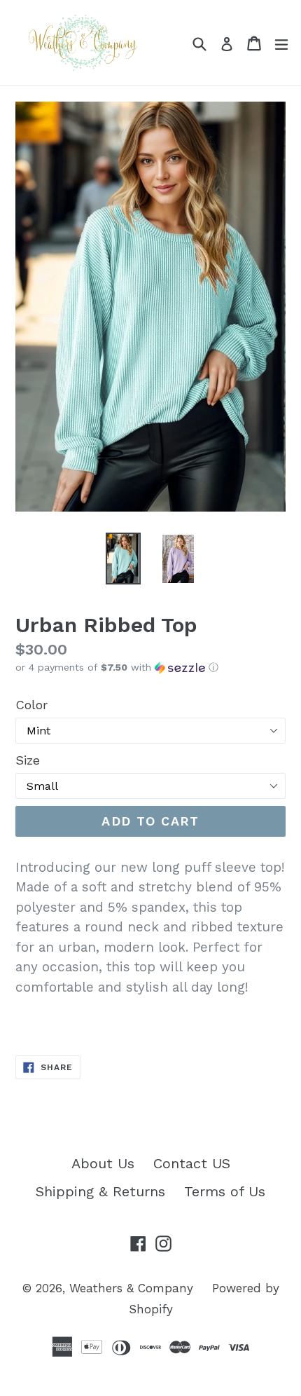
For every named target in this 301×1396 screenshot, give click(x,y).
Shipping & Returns (100, 1191)
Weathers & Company (131, 1288)
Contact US (191, 1163)
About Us (102, 1163)
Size (27, 760)
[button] (150, 667)
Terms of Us (224, 1191)
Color (31, 704)
